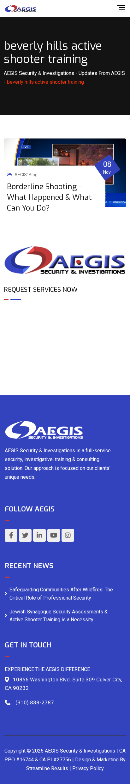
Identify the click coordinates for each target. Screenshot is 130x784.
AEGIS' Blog (26, 174)
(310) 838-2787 (34, 702)
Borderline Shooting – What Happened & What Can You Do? (49, 197)
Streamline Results (47, 768)
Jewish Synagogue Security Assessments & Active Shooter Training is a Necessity (58, 616)
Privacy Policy (88, 768)
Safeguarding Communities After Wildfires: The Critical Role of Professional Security (61, 594)
